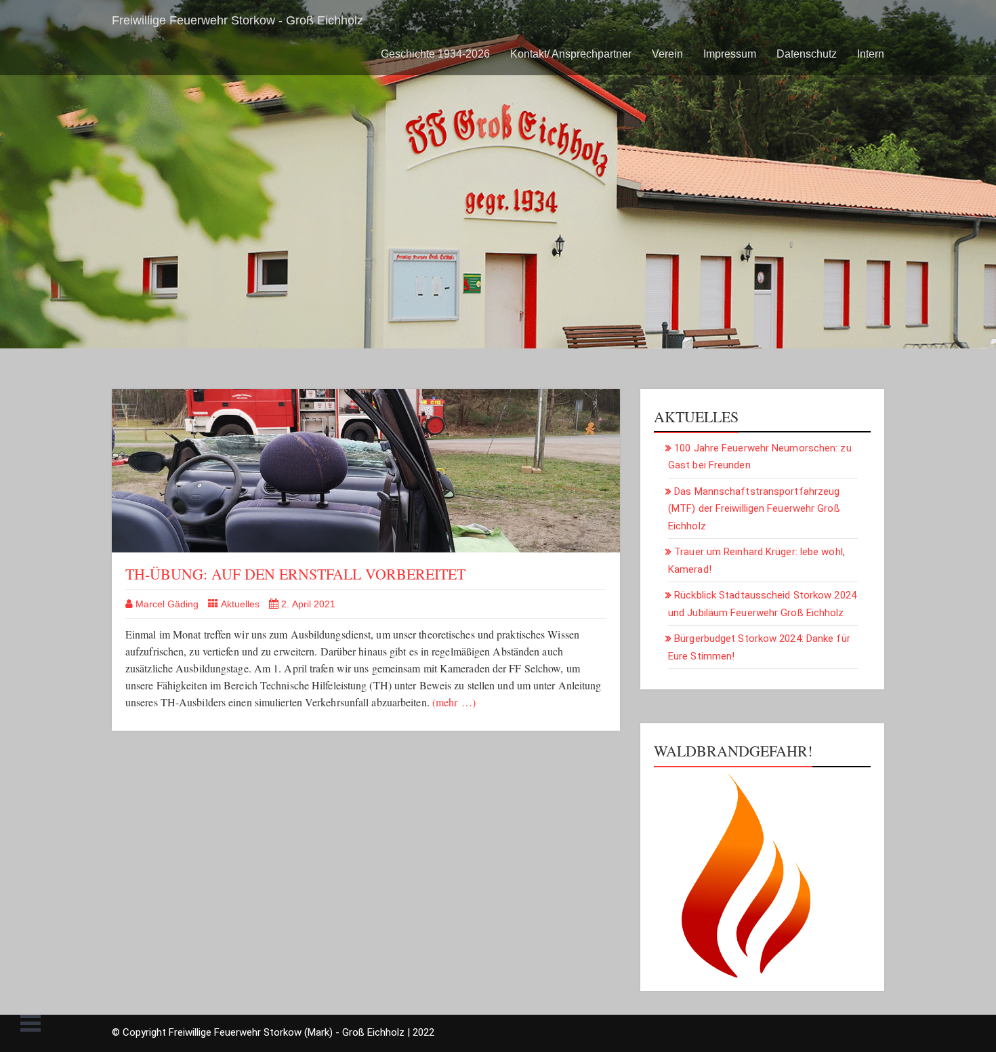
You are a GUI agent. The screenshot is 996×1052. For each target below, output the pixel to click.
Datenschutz (806, 54)
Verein (667, 54)
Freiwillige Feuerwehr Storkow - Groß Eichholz (237, 20)
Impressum (729, 54)
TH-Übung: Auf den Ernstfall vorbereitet (295, 574)
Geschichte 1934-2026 (435, 54)
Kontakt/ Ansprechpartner (570, 54)
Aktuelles (240, 604)
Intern (870, 54)
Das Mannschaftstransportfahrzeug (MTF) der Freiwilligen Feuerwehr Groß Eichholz (754, 508)
